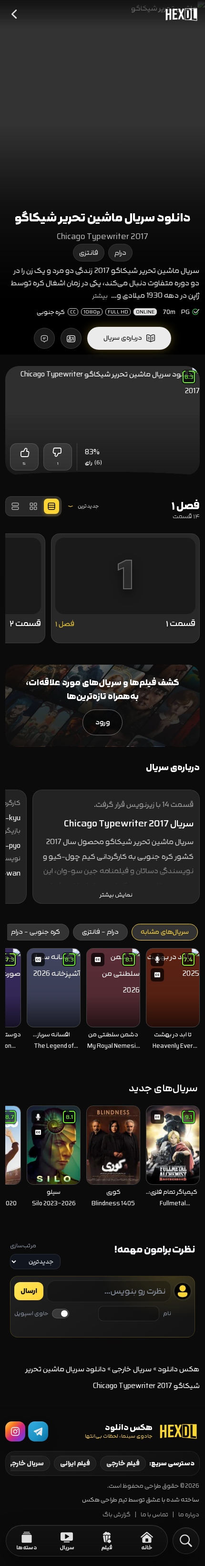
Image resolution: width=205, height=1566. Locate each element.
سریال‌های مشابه (165, 932)
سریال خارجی (132, 1369)
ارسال (28, 1291)
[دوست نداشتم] (57, 452)
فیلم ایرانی (75, 1463)
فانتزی (88, 252)
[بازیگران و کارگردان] (71, 338)
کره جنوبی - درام (35, 932)
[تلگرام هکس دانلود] (38, 1431)
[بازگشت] (14, 14)
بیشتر (100, 296)
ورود (102, 722)
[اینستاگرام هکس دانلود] (15, 1431)
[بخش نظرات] (44, 338)
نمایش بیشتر (116, 895)
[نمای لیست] (15, 506)
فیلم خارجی (123, 1463)
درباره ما (188, 1514)
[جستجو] (186, 1540)
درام (120, 252)
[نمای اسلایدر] (51, 506)
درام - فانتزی (100, 932)
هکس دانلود (179, 1369)
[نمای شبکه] (33, 506)
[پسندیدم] (24, 452)
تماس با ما (154, 1514)
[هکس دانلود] (179, 14)
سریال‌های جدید (163, 1088)
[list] (102, 1002)
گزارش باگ (116, 1514)
